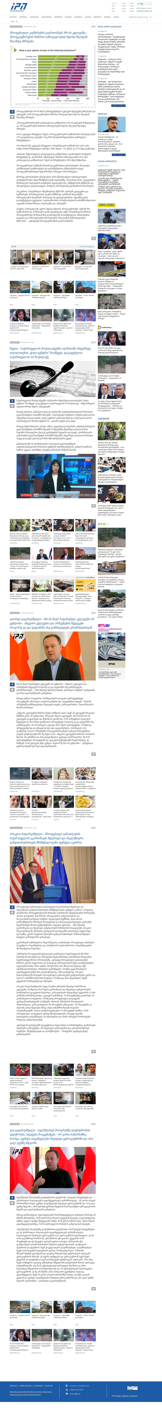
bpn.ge (114, 3)
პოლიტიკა (23, 17)
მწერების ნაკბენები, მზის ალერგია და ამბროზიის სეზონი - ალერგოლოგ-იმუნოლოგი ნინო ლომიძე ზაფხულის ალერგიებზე (41, 598)
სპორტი (88, 17)
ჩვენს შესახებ (26, 1386)
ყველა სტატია (118, 155)
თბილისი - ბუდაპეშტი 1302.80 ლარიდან (61, 296)
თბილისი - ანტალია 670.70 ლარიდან (20, 296)
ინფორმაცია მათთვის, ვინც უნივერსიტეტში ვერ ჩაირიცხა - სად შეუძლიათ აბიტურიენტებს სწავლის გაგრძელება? (41, 538)
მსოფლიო (58, 17)
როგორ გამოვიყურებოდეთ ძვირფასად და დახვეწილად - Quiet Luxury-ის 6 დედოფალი (42, 814)
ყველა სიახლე (117, 105)
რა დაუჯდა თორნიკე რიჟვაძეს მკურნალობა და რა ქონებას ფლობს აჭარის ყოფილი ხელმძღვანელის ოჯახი (42, 566)
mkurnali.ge (14, 791)
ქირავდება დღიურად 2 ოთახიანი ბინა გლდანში (19, 1107)
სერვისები (38, 1386)
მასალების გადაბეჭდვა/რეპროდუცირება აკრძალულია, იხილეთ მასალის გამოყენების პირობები (31, 1393)
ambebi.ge (13, 543)
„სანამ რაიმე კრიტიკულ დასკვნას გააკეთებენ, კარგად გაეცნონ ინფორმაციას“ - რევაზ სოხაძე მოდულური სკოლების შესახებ (111, 581)
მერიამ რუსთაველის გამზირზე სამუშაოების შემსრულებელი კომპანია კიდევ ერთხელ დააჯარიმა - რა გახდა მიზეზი (111, 613)
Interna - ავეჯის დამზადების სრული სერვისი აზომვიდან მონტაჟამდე (20, 596)
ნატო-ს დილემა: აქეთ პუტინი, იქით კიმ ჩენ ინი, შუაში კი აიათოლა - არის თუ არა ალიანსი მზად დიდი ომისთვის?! (111, 255)
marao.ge (13, 819)
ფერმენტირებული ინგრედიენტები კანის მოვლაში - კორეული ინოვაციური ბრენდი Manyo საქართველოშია (84, 598)
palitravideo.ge (14, 333)
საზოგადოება (46, 17)
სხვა (12, 21)
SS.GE (14, 246)
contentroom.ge (15, 603)
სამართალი (34, 17)
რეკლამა (49, 1386)
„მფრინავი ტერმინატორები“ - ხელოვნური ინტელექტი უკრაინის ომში (110, 228)
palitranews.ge (58, 571)
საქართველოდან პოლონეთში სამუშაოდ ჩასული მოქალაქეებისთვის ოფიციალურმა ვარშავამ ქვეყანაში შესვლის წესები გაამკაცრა (85, 568)
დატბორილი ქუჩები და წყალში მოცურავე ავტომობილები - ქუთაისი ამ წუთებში (63, 327)
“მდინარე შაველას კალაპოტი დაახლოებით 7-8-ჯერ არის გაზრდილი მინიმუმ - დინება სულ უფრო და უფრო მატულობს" (19, 567)
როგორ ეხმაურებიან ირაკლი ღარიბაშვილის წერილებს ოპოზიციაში (62, 564)
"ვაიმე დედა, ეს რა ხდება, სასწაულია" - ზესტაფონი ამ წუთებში (41, 326)
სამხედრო (97, 17)
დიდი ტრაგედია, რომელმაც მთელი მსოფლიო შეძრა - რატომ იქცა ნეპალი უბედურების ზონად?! (111, 315)
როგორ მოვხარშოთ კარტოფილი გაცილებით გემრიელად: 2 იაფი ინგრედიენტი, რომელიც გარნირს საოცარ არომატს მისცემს (84, 815)
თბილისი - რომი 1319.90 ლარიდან (84, 296)
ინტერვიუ (102, 114)
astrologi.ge (57, 1087)
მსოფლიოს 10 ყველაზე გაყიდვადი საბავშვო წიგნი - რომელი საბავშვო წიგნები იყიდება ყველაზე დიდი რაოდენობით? (63, 786)
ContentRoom (90, 577)
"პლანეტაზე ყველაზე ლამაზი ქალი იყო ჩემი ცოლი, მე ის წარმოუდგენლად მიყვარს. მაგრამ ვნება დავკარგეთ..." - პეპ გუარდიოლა (63, 1084)
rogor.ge (56, 819)
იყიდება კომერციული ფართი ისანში (40, 1107)
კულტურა (107, 17)
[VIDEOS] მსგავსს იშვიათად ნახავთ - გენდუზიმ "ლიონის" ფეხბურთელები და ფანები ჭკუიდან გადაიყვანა (42, 1082)
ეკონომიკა (78, 17)
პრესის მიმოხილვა (107, 161)
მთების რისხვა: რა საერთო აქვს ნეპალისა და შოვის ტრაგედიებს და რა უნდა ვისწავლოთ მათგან (20, 785)
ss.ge (11, 1116)
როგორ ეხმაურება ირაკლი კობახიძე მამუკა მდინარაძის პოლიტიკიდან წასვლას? (19, 327)
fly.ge (11, 304)
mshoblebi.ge (57, 791)
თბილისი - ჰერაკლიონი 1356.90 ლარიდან (41, 296)
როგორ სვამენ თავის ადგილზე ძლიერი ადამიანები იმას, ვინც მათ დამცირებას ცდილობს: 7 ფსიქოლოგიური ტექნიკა (63, 814)
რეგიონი (68, 17)
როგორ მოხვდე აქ (87, 246)
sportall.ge (13, 1087)
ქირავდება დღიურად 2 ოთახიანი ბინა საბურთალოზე (62, 1109)
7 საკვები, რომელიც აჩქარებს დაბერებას (40, 783)
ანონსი (116, 17)
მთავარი (13, 17)
